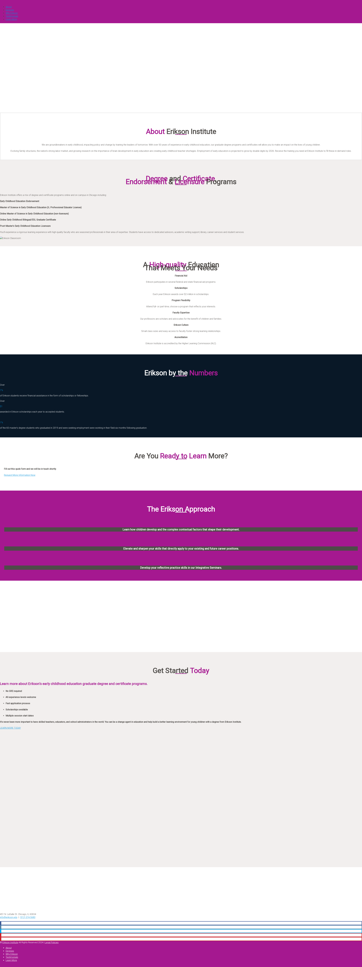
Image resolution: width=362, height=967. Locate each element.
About (9, 7)
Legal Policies (52, 942)
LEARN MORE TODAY (10, 728)
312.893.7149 (16, 103)
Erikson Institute (10, 942)
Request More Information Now (19, 475)
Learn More (11, 19)
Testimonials (12, 16)
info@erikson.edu (8, 917)
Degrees (10, 10)
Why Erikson (12, 13)
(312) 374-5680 (27, 917)
